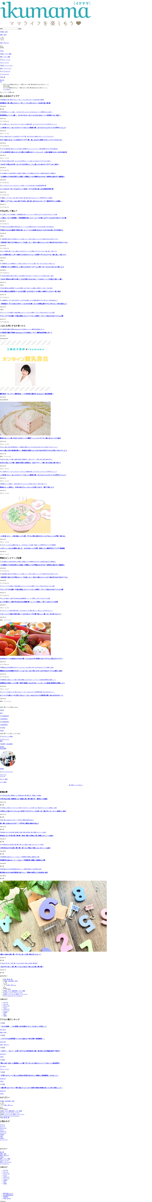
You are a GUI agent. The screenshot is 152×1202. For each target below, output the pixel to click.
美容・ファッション (22, 994)
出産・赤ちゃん (11, 985)
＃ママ (5, 1007)
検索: (1, 28)
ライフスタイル (18, 995)
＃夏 (4, 1014)
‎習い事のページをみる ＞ (76, 785)
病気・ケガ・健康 (20, 991)
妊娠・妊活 (14, 981)
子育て (9, 989)
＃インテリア (4, 1139)
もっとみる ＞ (7, 89)
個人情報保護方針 (8, 1195)
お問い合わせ (7, 1198)
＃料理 (5, 1012)
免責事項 (5, 1196)
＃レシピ (5, 1004)
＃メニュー (6, 1010)
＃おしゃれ (6, 1005)
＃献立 (5, 1015)
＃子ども (5, 1002)
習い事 (10, 979)
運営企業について (8, 1193)
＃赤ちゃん (6, 1009)
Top (1, 81)
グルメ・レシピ (18, 992)
